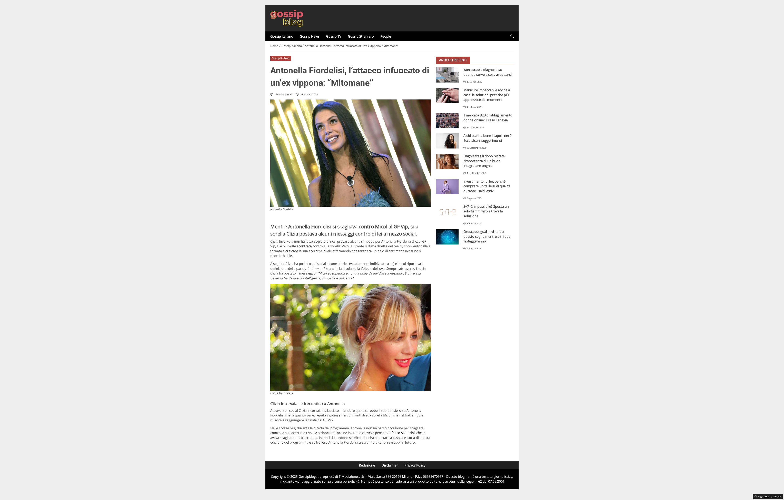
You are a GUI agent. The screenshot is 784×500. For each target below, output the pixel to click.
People (385, 36)
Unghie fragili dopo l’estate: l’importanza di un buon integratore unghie (484, 161)
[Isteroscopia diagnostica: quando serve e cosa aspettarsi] (447, 75)
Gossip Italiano (281, 36)
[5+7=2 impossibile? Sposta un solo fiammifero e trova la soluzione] (447, 211)
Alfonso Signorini (402, 433)
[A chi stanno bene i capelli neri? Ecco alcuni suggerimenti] (447, 140)
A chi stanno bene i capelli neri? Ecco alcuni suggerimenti (487, 138)
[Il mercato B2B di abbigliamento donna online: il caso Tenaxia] (447, 120)
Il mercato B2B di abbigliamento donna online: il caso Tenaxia (487, 117)
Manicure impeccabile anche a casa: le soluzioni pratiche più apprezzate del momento (486, 95)
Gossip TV (333, 36)
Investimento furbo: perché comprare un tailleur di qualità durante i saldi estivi (486, 186)
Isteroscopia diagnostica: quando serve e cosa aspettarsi (487, 72)
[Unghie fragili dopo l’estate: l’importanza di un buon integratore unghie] (447, 161)
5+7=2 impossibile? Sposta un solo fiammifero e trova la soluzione (486, 211)
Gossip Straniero (361, 36)
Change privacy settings (768, 496)
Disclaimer (390, 465)
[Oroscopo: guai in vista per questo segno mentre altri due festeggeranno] (447, 236)
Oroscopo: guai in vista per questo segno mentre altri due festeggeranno (486, 236)
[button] (512, 36)
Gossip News (310, 36)
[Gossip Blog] (286, 18)
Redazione (367, 465)
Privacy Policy (414, 465)
